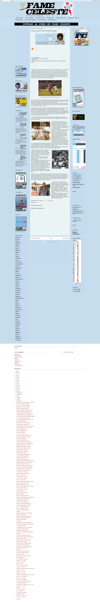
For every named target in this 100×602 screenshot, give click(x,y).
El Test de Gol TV (76, 207)
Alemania (17, 237)
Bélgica (17, 252)
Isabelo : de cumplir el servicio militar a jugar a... (24, 465)
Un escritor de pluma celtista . (21, 452)
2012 (17, 391)
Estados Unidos (18, 279)
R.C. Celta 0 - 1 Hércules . (21, 596)
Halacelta (16, 358)
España (36, 202)
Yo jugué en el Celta (17, 355)
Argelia (17, 241)
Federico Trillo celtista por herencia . (22, 408)
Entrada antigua (65, 238)
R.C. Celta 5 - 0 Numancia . (21, 525)
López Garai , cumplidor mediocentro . (23, 517)
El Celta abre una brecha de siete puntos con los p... (25, 574)
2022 (17, 375)
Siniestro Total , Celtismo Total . (22, 457)
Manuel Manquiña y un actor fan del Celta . (24, 462)
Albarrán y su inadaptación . (21, 429)
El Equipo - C (18, 511)
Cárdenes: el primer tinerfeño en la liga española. (25, 524)
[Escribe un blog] (48, 200)
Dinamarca (17, 267)
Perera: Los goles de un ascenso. (22, 440)
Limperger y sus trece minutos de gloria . (23, 444)
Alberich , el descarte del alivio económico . (23, 539)
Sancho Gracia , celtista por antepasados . (23, 441)
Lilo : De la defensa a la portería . (22, 558)
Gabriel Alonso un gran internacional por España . (25, 481)
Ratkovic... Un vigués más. (21, 514)
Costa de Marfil (18, 263)
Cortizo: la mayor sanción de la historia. (23, 581)
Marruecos (17, 307)
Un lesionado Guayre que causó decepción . (24, 522)
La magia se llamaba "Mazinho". (22, 500)
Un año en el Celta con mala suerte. (22, 544)
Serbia (16, 330)
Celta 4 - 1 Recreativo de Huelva (22, 565)
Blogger (71, 352)
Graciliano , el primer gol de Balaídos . (23, 403)
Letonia (17, 305)
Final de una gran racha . (20, 490)
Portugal (17, 322)
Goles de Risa (18, 520)
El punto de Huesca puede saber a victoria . (24, 435)
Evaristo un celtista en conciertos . (22, 449)
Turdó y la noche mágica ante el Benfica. (23, 535)
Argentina (17, 243)
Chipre (16, 256)
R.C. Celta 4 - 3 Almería (20, 562)
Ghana (16, 284)
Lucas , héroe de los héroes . (21, 438)
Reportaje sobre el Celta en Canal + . (22, 484)
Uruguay (17, 336)
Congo (16, 260)
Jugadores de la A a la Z (40, 17)
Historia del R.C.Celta (18, 357)
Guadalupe (17, 288)
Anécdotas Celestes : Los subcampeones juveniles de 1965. (23, 157)
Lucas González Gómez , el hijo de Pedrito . (24, 468)
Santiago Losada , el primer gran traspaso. (23, 543)
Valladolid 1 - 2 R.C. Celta (20, 560)
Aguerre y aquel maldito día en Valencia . (23, 436)
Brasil (16, 248)
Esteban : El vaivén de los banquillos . (23, 473)
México (16, 311)
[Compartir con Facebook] (51, 200)
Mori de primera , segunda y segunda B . (23, 555)
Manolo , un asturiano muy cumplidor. (23, 405)
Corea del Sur (18, 262)
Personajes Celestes (50, 17)
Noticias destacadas (77, 211)
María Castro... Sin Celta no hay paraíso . (23, 422)
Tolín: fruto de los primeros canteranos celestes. (24, 536)
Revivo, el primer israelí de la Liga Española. (24, 546)
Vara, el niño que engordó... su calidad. (23, 505)
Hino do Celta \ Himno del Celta (78, 185)
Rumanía (17, 324)
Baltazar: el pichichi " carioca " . (21, 538)
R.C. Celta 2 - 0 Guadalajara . (21, 579)
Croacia (17, 265)
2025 (17, 370)
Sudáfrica (17, 332)
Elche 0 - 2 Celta (19, 563)
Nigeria (17, 313)
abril (17, 399)
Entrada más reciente (35, 238)
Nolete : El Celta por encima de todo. (22, 551)
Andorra (17, 239)
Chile (16, 254)
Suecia (16, 334)
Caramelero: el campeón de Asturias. (22, 463)
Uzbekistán (17, 338)
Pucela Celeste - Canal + (20, 554)
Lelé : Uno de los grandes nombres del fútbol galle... (25, 416)
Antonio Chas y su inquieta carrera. (22, 501)
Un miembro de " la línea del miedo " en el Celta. (24, 584)
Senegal (17, 328)
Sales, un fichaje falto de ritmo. (21, 430)
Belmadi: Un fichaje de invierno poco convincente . (25, 568)
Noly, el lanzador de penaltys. (21, 592)
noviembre (19, 394)
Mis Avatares (18, 533)
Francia (17, 281)
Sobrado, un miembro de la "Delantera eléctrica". (25, 443)
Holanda (17, 290)
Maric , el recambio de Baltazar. (21, 492)
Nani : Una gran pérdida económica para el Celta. (25, 419)
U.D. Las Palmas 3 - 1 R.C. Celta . (22, 489)
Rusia (16, 326)
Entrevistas (75, 209)
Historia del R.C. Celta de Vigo (73, 17)
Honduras (17, 292)
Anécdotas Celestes (77, 174)
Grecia (16, 286)
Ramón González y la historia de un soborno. (24, 427)
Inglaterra (17, 296)
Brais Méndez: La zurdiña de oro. (23, 135)
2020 (17, 378)
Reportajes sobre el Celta (78, 212)
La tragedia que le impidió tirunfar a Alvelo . (24, 516)
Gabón (16, 283)
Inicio (51, 238)
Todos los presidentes (19, 17)
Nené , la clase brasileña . (20, 432)
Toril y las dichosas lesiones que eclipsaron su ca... (25, 414)
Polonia (17, 321)
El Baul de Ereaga (76, 182)
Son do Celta (16, 359)
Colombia (17, 258)
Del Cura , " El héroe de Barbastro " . (23, 506)
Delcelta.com (16, 362)
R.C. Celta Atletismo (42, 19)
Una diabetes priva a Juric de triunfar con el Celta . (25, 425)
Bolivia (16, 244)
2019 (17, 380)
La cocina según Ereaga (18, 365)
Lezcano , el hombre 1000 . (21, 479)
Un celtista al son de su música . (22, 476)
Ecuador (17, 269)
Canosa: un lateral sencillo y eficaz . (22, 528)
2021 (17, 377)
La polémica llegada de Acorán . (22, 421)
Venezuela (17, 340)
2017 (17, 383)
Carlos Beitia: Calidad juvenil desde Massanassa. (23, 147)
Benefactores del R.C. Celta (61, 17)
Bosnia (16, 246)
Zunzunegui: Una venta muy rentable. (23, 498)
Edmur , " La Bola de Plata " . (21, 474)
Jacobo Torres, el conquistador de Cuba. (23, 470)
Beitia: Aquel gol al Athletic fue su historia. (23, 446)
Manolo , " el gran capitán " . (21, 487)
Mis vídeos (18, 587)
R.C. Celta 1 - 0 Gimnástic (21, 573)
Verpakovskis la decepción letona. (22, 547)
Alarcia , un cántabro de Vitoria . (22, 576)
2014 (17, 388)
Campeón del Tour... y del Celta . (22, 471)
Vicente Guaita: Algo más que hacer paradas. (23, 124)
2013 (17, 389)
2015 (17, 386)
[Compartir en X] (50, 200)
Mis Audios (18, 549)
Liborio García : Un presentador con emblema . (24, 467)
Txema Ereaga (38, 200)
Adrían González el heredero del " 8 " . (23, 424)
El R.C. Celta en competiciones (30, 19)
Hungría (17, 294)
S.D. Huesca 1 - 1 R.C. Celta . (21, 433)
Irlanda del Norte (19, 298)
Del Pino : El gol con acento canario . (22, 459)
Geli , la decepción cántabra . (21, 582)
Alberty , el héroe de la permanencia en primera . (25, 486)
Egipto (16, 271)
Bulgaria (17, 250)
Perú (16, 319)
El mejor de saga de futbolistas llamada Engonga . (25, 460)
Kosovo (17, 303)
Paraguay (17, 317)
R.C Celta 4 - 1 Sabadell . (20, 589)
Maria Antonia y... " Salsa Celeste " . (22, 451)
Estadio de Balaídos (19, 19)
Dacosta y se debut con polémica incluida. (23, 503)
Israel (16, 300)
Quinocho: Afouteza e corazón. (21, 541)
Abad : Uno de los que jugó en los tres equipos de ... (25, 497)
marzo (18, 400)
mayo (18, 397)
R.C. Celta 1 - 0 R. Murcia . (21, 566)
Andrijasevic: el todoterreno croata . (22, 530)
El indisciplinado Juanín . (20, 593)
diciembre (18, 392)
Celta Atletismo (17, 354)
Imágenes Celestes (19, 557)
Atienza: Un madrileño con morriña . (22, 552)
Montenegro (18, 309)
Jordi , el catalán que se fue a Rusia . (22, 482)
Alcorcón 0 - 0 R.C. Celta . (21, 585)
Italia (16, 302)
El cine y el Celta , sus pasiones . (22, 478)
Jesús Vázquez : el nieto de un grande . (23, 406)
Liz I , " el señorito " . (20, 590)
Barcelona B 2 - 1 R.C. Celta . (21, 595)
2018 (17, 381)
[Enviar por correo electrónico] (47, 200)
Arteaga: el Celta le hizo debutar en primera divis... (25, 402)
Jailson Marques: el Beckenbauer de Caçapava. (23, 113)
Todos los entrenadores (29, 17)
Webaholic (75, 221)
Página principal (76, 187)
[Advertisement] (50, 252)
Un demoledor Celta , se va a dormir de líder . (24, 527)
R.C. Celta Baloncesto (52, 19)
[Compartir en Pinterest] (52, 200)
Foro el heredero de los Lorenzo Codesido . (24, 413)
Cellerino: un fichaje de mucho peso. (22, 509)
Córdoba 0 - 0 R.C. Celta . (21, 571)
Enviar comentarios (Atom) (52, 242)
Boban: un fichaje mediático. (21, 519)
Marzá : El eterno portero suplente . (22, 495)
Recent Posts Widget (77, 220)
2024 (17, 372)
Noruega (17, 315)
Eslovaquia (17, 275)
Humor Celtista (76, 180)
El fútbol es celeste (17, 361)
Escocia (17, 273)
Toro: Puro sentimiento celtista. (22, 508)
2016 (17, 385)
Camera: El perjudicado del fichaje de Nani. (23, 411)
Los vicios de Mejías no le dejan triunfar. (23, 454)
